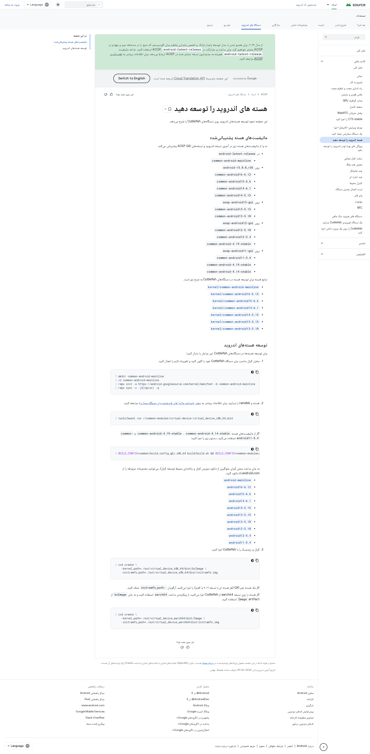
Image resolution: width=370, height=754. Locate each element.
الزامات (310, 699)
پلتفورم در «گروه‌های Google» (193, 717)
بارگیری (310, 705)
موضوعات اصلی (299, 25)
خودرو (227, 25)
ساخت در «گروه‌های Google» (193, 723)
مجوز (262, 745)
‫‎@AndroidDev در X (198, 699)
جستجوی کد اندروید (306, 4)
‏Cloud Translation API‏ (189, 78)
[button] (347, 61)
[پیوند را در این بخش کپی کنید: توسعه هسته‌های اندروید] (220, 345)
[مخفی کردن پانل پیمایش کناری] (323, 747)
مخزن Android (305, 693)
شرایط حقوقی (275, 745)
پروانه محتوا (208, 663)
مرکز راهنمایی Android (92, 693)
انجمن (290, 745)
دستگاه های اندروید (251, 25)
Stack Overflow (95, 717)
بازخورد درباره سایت (225, 745)
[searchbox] (344, 37)
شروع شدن (340, 25)
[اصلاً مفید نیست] (105, 94)
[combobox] (84, 4)
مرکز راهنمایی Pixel (94, 699)
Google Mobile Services (90, 711)
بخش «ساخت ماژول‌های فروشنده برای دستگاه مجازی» (170, 403)
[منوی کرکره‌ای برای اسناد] (326, 4)
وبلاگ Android (201, 705)
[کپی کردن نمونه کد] (257, 372)
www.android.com (93, 705)
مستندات (360, 15)
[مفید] (111, 94)
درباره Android (305, 745)
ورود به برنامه (12, 4)
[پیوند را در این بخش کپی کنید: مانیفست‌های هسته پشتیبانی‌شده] (206, 138)
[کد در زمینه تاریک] (252, 372)
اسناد (334, 4)
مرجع (210, 25)
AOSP (264, 94)
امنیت (321, 25)
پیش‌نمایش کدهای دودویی (301, 711)
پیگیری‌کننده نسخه (95, 723)
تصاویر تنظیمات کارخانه (302, 717)
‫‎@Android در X (200, 693)
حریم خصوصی (247, 745)
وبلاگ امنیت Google (198, 711)
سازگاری (276, 25)
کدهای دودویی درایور (303, 723)
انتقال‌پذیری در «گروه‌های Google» (190, 730)
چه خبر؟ (361, 25)
